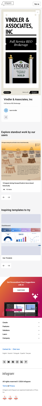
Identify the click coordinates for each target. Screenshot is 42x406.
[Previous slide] (4, 197)
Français (28, 353)
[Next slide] (9, 197)
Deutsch (10, 353)
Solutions (6, 330)
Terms (5, 386)
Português (16, 353)
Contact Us (7, 349)
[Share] (6, 117)
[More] (38, 12)
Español (22, 353)
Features (6, 326)
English (5, 353)
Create (5, 322)
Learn (5, 334)
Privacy (12, 386)
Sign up (36, 4)
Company (6, 338)
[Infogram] (7, 4)
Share (7, 92)
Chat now (16, 349)
